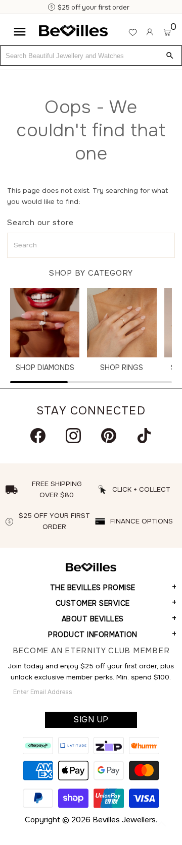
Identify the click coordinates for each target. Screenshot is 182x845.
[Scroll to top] (162, 825)
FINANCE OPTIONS (141, 521)
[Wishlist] (133, 32)
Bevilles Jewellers (124, 820)
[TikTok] (144, 435)
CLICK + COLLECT (141, 489)
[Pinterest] (108, 435)
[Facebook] (38, 435)
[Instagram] (73, 435)
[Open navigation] (19, 31)
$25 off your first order (88, 8)
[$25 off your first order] (46, 8)
